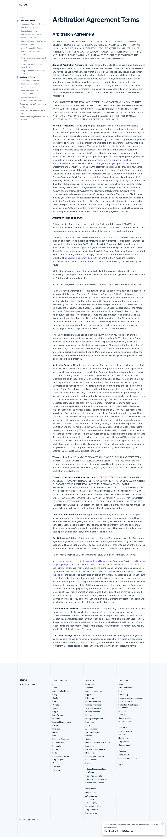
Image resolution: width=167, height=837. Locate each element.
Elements (56, 718)
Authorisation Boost (60, 691)
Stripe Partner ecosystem (96, 779)
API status (89, 799)
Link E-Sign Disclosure (30, 84)
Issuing (55, 732)
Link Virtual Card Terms (31, 34)
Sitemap (122, 714)
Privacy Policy (27, 87)
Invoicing (56, 729)
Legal (22, 17)
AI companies (91, 729)
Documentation (92, 792)
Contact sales (124, 745)
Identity (55, 725)
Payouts (55, 749)
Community (123, 694)
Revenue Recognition (61, 756)
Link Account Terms (29, 27)
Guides (121, 684)
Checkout (56, 701)
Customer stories (125, 687)
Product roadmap (125, 731)
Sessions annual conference (130, 698)
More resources (125, 721)
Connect (56, 708)
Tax (54, 763)
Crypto (55, 711)
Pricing (55, 684)
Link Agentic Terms (29, 37)
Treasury (56, 770)
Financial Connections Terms (33, 41)
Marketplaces (91, 715)
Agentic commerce (93, 691)
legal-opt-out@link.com (97, 561)
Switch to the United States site (118, 831)
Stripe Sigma (57, 759)
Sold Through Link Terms (32, 48)
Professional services (94, 756)
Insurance (89, 746)
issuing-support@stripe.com (110, 163)
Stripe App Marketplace (95, 776)
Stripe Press (123, 741)
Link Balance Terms (29, 31)
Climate (55, 705)
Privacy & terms (125, 701)
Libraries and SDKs (93, 806)
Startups (89, 687)
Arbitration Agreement (31, 80)
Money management (94, 718)
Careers (121, 734)
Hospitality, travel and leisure (97, 742)
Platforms (89, 722)
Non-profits (90, 753)
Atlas (54, 687)
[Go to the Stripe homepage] (22, 680)
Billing (54, 694)
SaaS (87, 725)
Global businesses (93, 708)
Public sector (91, 759)
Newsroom (123, 738)
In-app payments (92, 711)
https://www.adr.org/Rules (78, 257)
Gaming (88, 739)
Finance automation (93, 705)
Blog (120, 691)
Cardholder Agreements (31, 100)
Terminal (56, 766)
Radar (54, 753)
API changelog (91, 802)
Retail (87, 763)
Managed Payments (60, 739)
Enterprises (90, 684)
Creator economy (92, 732)
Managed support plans (128, 758)
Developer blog (92, 813)
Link (54, 735)
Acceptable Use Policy (30, 97)
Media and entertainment (96, 749)
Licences (122, 711)
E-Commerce (91, 698)
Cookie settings (125, 718)
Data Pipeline (58, 715)
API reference (91, 796)
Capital (55, 698)
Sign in (121, 764)
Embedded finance (93, 701)
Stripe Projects (91, 809)
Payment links (58, 742)
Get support (123, 754)
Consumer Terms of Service (33, 24)
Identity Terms (27, 44)
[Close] (162, 824)
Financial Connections (61, 722)
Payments (56, 746)
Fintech (88, 735)
